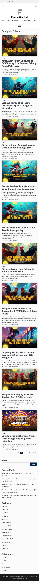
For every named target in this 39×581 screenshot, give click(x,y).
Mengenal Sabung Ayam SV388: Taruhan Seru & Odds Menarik (18, 396)
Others (3, 58)
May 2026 (5, 513)
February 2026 (6, 523)
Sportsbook (6, 567)
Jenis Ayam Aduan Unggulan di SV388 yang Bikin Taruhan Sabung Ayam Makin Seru (19, 63)
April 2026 (5, 516)
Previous (12, 453)
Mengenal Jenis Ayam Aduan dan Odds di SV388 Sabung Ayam (18, 146)
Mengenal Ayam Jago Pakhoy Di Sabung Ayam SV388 (18, 270)
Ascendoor (33, 576)
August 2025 (6, 542)
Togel (4, 570)
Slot (3, 564)
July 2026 (5, 506)
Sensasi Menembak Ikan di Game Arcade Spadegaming (18, 229)
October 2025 (6, 536)
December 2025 (7, 529)
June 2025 (5, 549)
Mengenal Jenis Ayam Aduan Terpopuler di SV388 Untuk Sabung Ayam (19, 311)
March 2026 (5, 519)
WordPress (23, 578)
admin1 (6, 75)
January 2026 (6, 526)
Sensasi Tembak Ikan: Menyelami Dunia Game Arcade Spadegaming (19, 187)
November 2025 (7, 532)
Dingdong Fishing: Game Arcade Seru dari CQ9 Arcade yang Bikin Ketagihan (18, 355)
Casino (4, 557)
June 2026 (5, 509)
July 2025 (5, 545)
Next (34, 453)
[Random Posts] (3, 6)
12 (29, 453)
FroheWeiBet (19, 17)
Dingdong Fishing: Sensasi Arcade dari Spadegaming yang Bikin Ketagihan (19, 439)
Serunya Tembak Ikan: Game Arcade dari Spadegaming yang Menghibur (17, 105)
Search (4, 460)
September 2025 (7, 539)
